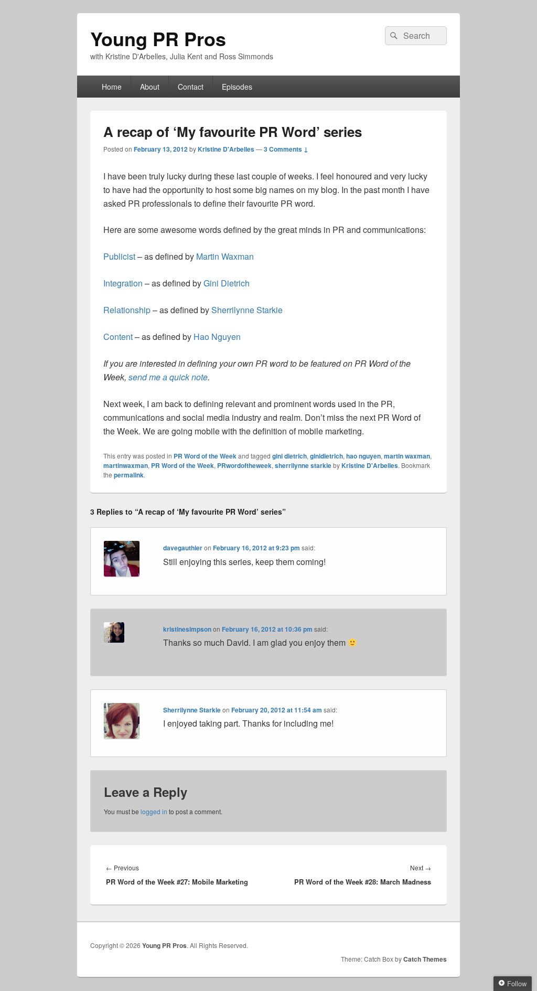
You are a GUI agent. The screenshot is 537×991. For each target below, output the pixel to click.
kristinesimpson (187, 629)
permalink (129, 474)
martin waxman (407, 456)
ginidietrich (326, 456)
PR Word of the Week (205, 456)
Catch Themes (425, 959)
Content (119, 337)
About (149, 86)
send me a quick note (168, 377)
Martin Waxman (225, 256)
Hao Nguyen (217, 337)
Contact (190, 86)
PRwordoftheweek (244, 465)
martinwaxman (125, 465)
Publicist (120, 256)
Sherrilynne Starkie (247, 310)
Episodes (237, 86)
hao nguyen (363, 456)
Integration (124, 283)
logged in (154, 811)
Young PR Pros (158, 38)
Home (112, 86)
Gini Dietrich (226, 283)
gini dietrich (289, 456)
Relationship (128, 310)
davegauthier (182, 547)
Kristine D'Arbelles (226, 149)
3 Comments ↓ (286, 149)
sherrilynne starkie (303, 465)
